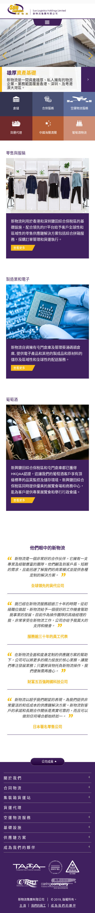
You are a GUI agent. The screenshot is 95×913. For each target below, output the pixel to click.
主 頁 (22, 906)
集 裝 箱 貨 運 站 (17, 797)
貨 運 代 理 (12, 807)
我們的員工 (38, 906)
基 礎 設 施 (12, 827)
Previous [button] (4, 55)
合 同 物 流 (12, 787)
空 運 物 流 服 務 (17, 817)
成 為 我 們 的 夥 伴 (19, 847)
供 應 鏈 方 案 (15, 837)
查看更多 (88, 79)
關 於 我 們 (12, 777)
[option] (47, 55)
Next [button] (90, 55)
